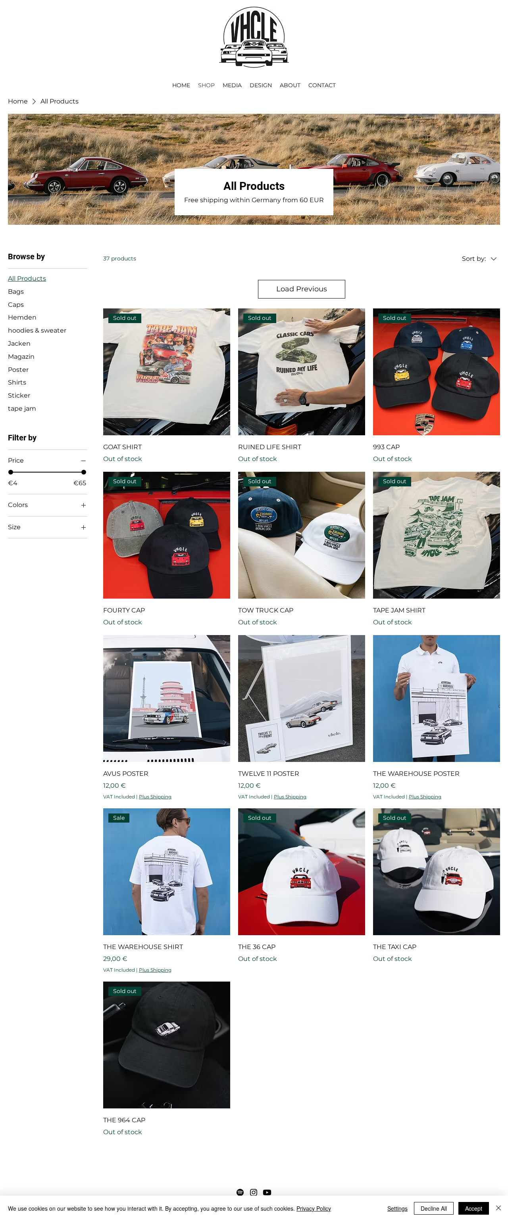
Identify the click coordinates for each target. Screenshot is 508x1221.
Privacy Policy (313, 1208)
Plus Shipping (155, 797)
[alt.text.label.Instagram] (253, 1192)
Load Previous (301, 289)
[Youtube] (267, 1192)
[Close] (498, 1208)
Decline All (434, 1208)
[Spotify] (240, 1192)
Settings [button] (397, 1208)
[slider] (10, 472)
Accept (473, 1208)
